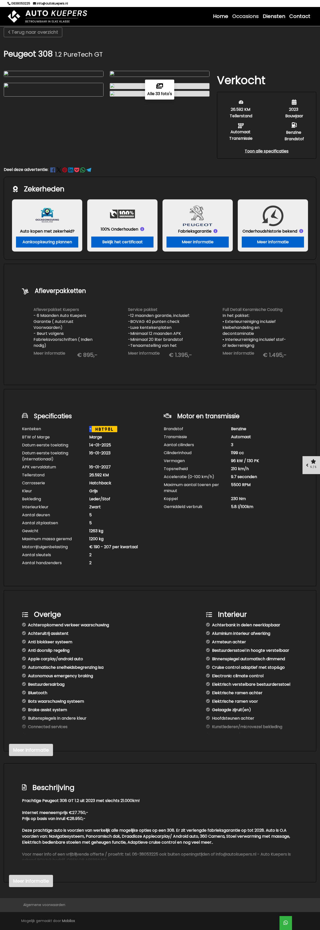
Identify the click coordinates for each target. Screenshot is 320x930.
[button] (266, 151)
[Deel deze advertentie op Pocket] (77, 169)
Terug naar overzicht (35, 32)
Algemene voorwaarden (44, 904)
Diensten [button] (274, 16)
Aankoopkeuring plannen (47, 242)
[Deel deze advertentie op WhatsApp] (83, 169)
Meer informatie (198, 242)
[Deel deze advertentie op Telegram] (88, 169)
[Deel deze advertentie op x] (58, 169)
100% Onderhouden (119, 229)
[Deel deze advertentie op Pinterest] (65, 169)
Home (220, 16)
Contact (299, 16)
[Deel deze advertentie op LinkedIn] (71, 169)
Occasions (245, 16)
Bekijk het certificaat (122, 242)
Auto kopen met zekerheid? (47, 231)
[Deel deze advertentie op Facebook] (53, 169)
